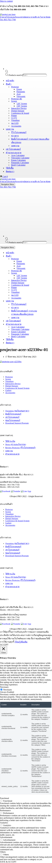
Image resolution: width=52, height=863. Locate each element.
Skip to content (6, 1)
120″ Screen (22, 103)
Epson (19, 89)
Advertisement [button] (6, 837)
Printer (14, 115)
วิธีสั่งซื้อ (10, 168)
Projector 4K (16, 99)
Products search (15, 75)
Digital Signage (17, 111)
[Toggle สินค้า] (46, 256)
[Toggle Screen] (46, 273)
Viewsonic (21, 96)
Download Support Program (17, 423)
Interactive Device (19, 108)
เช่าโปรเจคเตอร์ (13, 149)
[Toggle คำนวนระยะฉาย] (46, 324)
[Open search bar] (6, 72)
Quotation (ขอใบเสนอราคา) (17, 411)
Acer (19, 94)
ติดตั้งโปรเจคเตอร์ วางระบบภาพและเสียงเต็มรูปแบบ (30, 141)
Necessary (7, 690)
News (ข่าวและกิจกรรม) (15, 444)
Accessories (16, 126)
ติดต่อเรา (10, 171)
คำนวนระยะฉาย (12, 454)
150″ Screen (22, 106)
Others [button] (3, 852)
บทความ (15, 146)
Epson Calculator (18, 160)
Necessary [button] (4, 687)
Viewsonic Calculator (20, 158)
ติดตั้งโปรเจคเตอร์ (13, 414)
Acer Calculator (18, 155)
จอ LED (15, 123)
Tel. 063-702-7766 (8, 19)
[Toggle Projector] (46, 259)
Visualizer (15, 120)
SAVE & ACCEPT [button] (8, 862)
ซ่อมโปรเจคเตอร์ (12, 420)
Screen (8, 379)
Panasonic (21, 91)
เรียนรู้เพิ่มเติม (21, 642)
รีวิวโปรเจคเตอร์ (18, 132)
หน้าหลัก (10, 80)
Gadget (8, 390)
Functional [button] (4, 798)
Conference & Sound (20, 113)
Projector (9, 377)
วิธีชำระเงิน (10, 441)
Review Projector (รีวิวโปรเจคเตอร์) (20, 448)
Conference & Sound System (17, 388)
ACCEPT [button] (4, 644)
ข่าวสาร (15, 136)
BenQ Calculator (18, 165)
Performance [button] (5, 810)
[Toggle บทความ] (46, 301)
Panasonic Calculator (20, 162)
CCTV (14, 118)
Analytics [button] (4, 823)
